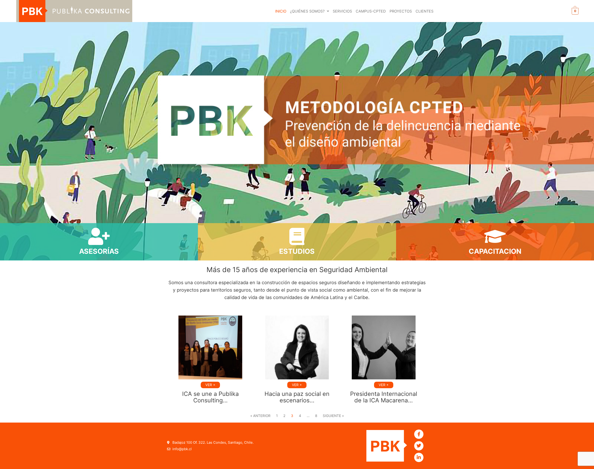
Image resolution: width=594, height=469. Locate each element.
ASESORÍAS (99, 251)
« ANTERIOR (260, 416)
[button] (309, 11)
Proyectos (401, 11)
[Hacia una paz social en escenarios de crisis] (297, 347)
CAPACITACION (495, 251)
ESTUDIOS (297, 251)
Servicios (342, 11)
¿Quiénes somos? (307, 11)
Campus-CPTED (371, 11)
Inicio (280, 11)
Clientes (424, 11)
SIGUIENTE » (333, 416)
